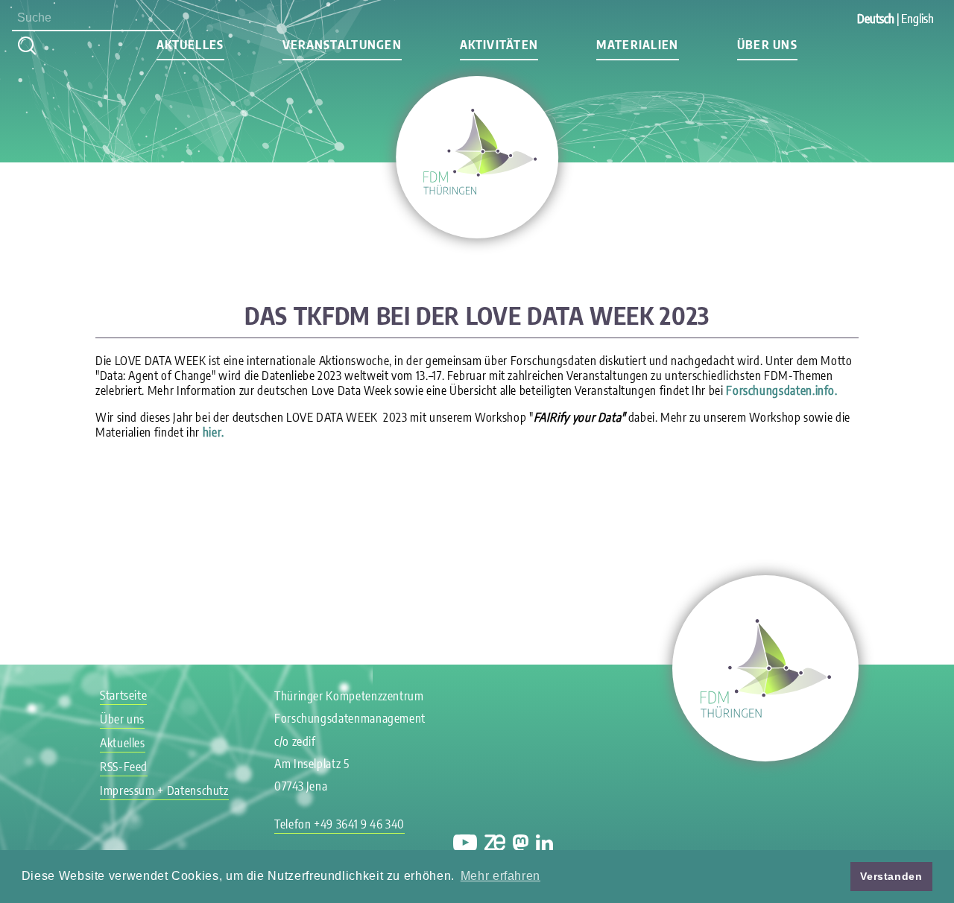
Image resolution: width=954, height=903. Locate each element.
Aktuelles (122, 742)
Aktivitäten (499, 44)
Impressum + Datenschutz (164, 790)
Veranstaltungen (342, 44)
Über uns (767, 44)
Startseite (123, 695)
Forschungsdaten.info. (781, 390)
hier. (212, 432)
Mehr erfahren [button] (500, 875)
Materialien (637, 44)
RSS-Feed (124, 766)
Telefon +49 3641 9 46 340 (339, 824)
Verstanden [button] (891, 876)
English (917, 18)
